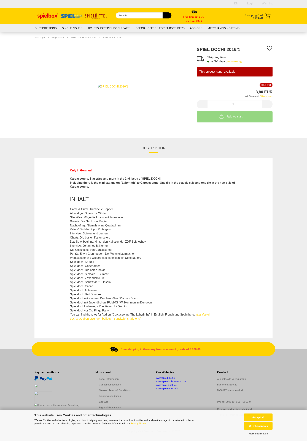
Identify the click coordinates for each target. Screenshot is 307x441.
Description (154, 148)
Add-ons (196, 28)
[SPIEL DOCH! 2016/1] (113, 86)
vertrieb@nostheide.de (240, 409)
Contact (103, 401)
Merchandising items (223, 28)
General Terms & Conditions (115, 390)
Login (250, 3)
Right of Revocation (110, 407)
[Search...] (167, 15)
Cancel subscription (110, 384)
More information (258, 433)
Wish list (266, 3)
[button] (202, 104)
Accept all (258, 417)
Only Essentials (258, 425)
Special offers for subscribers (160, 28)
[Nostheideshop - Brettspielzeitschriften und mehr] (72, 16)
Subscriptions (46, 28)
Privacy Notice (138, 423)
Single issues (72, 28)
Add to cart (235, 116)
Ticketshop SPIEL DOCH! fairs (109, 28)
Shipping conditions (110, 396)
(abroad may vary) (234, 62)
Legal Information (109, 378)
